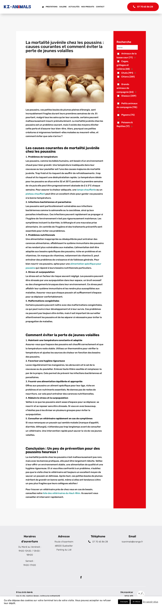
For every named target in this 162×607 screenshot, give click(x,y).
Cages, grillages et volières (123, 65)
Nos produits (87, 7)
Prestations (51, 7)
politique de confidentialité (50, 596)
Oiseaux (128, 96)
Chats (127, 73)
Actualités (74, 7)
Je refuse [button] (136, 602)
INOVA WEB (129, 596)
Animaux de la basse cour (127, 55)
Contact (100, 7)
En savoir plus (150, 601)
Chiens (128, 76)
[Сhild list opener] (135, 58)
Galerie (63, 7)
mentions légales (32, 596)
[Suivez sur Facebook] (81, 577)
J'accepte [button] (124, 602)
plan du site (20, 596)
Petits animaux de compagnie (127, 105)
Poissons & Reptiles (125, 124)
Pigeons (128, 115)
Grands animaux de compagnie (125, 88)
